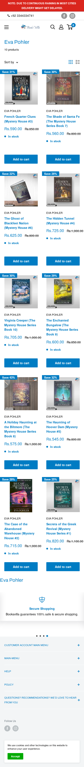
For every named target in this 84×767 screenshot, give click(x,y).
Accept (15, 756)
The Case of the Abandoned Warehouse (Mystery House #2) (19, 531)
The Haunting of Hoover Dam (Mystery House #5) (62, 426)
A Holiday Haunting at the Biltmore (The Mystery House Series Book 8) (20, 429)
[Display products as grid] (71, 62)
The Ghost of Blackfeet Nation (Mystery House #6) (18, 223)
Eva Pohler (12, 111)
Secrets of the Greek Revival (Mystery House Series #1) (61, 528)
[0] (70, 27)
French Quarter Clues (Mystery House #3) (20, 118)
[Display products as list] (78, 62)
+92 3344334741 (22, 15)
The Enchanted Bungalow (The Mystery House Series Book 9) (62, 327)
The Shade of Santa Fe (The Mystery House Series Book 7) (63, 121)
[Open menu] (6, 27)
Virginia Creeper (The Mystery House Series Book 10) (20, 325)
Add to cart (21, 159)
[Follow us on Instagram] (72, 16)
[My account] (61, 27)
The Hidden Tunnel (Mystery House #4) (60, 220)
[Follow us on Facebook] (64, 16)
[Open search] (52, 27)
